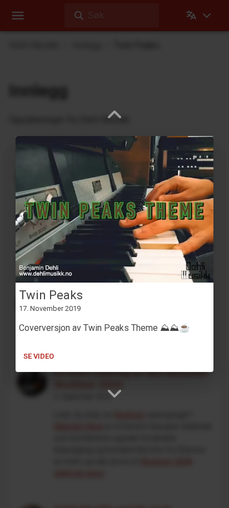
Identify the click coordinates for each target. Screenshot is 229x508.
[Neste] (114, 393)
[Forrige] (114, 115)
